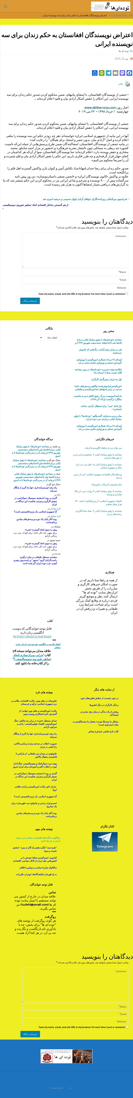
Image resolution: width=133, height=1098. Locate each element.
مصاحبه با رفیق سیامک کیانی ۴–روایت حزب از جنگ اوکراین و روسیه (98, 493)
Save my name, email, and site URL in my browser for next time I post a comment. (81, 294)
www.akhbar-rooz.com (100, 107)
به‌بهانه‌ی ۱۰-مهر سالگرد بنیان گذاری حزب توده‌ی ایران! (99, 407)
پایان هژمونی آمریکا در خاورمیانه (106, 484)
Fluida (66, 1088)
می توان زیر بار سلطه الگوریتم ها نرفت (103, 447)
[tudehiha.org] (110, 6)
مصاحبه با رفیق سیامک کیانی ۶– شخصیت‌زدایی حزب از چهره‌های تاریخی (97, 456)
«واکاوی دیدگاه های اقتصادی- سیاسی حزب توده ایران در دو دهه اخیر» (38, 839)
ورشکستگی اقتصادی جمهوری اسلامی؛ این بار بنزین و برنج (98, 476)
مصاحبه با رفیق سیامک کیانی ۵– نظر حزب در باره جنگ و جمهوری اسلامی (99, 466)
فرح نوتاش (55, 508)
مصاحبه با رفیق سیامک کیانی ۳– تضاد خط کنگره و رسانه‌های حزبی (99, 512)
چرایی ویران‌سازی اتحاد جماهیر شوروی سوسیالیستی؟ (32, 657)
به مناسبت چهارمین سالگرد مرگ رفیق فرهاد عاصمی (98, 417)
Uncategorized (119, 15)
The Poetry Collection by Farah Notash (32, 636)
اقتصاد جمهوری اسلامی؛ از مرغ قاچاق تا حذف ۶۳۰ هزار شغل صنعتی (98, 502)
